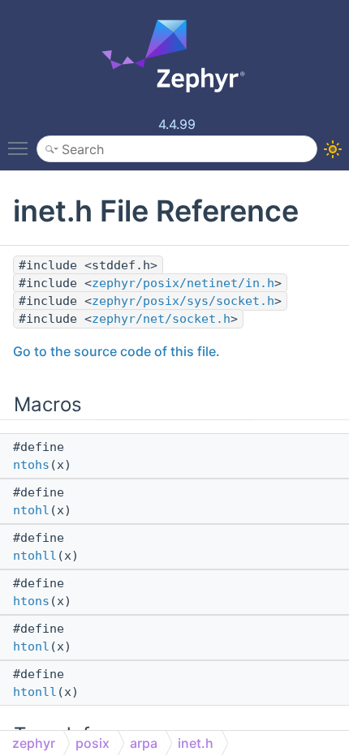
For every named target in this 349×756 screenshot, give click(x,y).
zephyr (33, 743)
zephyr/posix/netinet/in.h (183, 283)
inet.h (195, 743)
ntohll (35, 555)
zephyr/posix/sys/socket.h (183, 301)
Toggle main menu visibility (21, 147)
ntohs (31, 464)
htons (31, 601)
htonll (35, 692)
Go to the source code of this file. (116, 351)
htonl (31, 646)
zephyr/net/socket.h (161, 318)
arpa (143, 743)
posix (92, 743)
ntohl (31, 510)
